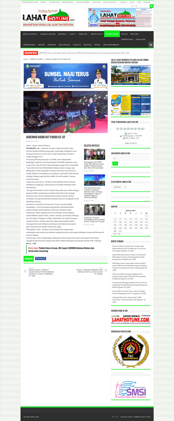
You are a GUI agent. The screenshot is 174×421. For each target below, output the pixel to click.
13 (136, 222)
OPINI (139, 2)
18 (125, 225)
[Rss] (132, 6)
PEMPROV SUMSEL (112, 34)
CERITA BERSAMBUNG (111, 45)
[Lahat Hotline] (48, 17)
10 (120, 222)
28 (141, 228)
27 (136, 228)
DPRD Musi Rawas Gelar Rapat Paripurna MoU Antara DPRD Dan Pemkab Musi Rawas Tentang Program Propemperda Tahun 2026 (84, 53)
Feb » (119, 234)
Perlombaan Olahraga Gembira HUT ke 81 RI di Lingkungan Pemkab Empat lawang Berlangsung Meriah (129, 285)
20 (136, 225)
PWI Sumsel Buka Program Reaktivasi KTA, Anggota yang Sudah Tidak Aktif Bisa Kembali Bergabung (128, 276)
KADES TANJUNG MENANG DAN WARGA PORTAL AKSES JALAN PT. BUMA (90, 271)
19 (131, 225)
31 (120, 231)
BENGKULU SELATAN (48, 34)
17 (120, 225)
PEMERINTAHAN (127, 39)
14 (141, 222)
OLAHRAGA (123, 2)
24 (120, 228)
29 (146, 228)
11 (125, 222)
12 (131, 222)
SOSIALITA (77, 45)
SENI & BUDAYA (64, 45)
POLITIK (124, 34)
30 (115, 231)
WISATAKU (87, 45)
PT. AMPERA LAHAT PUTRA (141, 417)
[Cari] (152, 6)
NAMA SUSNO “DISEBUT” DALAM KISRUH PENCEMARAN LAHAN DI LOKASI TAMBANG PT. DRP (41, 272)
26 (131, 228)
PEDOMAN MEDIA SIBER (30, 2)
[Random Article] (151, 45)
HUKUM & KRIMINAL (83, 2)
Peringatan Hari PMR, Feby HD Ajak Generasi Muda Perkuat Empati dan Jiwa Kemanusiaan (94, 165)
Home (26, 59)
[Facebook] (134, 6)
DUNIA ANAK (140, 39)
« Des (114, 234)
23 (115, 228)
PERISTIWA (134, 34)
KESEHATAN (52, 45)
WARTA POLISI (96, 34)
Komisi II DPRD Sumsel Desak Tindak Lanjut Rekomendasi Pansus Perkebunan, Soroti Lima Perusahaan (129, 248)
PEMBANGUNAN (29, 45)
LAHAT (72, 34)
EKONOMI (147, 2)
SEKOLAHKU (97, 2)
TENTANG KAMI (54, 2)
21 (141, 225)
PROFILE (97, 45)
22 (146, 225)
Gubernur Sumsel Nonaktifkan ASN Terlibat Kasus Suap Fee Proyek (94, 219)
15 (146, 222)
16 (115, 225)
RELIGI (132, 2)
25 (125, 228)
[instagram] (136, 6)
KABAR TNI (83, 34)
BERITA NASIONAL (109, 2)
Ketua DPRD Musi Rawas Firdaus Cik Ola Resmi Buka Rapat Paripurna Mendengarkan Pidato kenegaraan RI (129, 257)
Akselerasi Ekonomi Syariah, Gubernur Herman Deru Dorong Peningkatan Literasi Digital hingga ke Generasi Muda (93, 193)
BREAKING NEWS (68, 2)
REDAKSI (43, 2)
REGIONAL (62, 34)
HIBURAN (41, 45)
